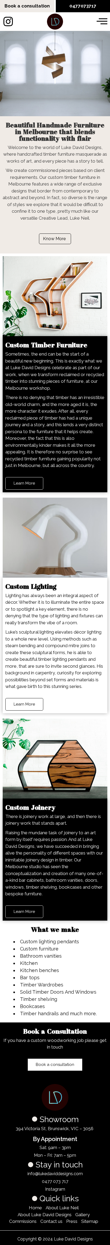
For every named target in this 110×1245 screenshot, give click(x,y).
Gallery (82, 1214)
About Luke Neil (62, 1207)
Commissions (23, 1221)
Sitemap (89, 1221)
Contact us (51, 1221)
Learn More (24, 483)
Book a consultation (27, 6)
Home (35, 1207)
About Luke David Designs (45, 1214)
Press (71, 1221)
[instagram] (8, 21)
